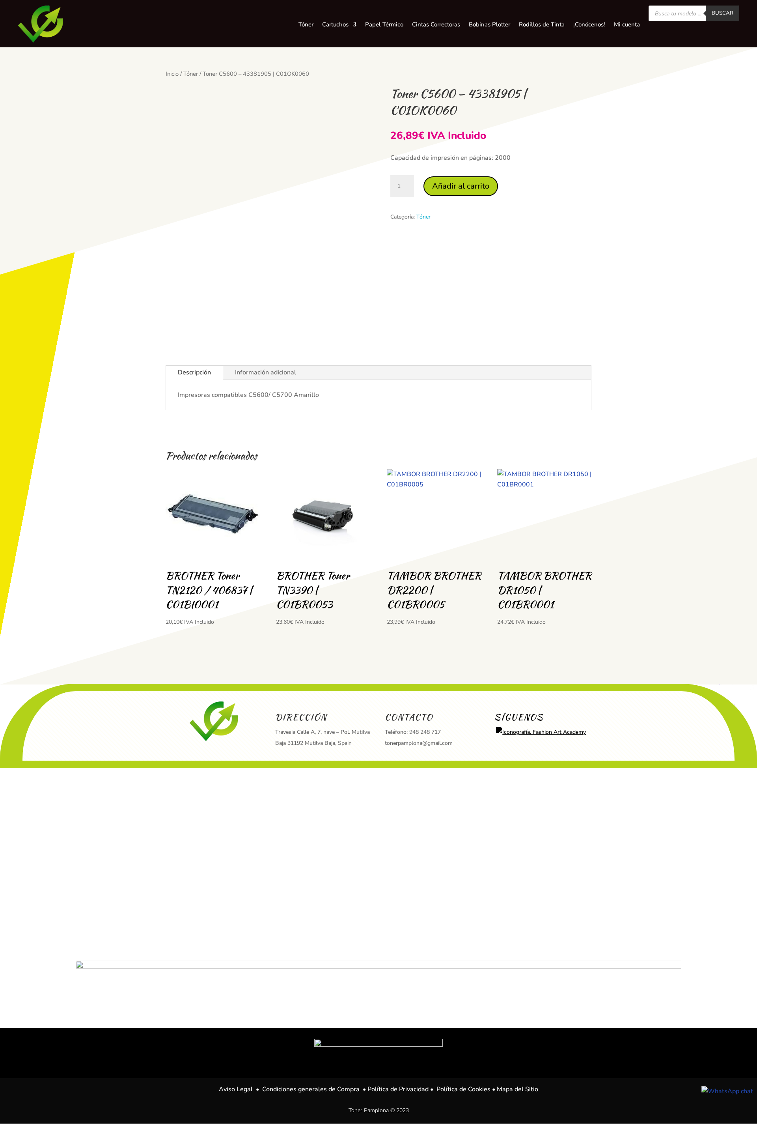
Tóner (190, 74)
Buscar (722, 13)
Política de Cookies (463, 1089)
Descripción (194, 372)
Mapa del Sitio (517, 1089)
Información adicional (265, 372)
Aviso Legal (236, 1089)
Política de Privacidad (398, 1089)
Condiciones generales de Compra (311, 1089)
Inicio (172, 74)
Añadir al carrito (460, 186)
